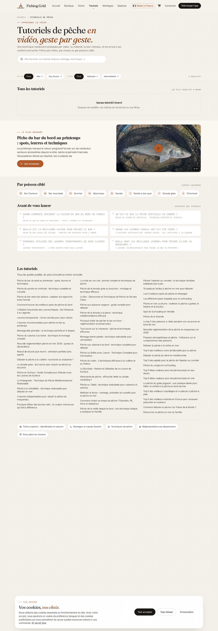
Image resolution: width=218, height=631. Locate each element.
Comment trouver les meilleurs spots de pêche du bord (44, 304)
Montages (108, 5)
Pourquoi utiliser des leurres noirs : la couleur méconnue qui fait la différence (45, 406)
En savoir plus (39, 623)
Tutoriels (93, 5)
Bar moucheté (53, 193)
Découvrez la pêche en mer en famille (162, 412)
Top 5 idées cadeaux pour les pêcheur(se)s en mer (169, 378)
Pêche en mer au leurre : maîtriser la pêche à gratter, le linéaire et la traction (171, 305)
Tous (28, 76)
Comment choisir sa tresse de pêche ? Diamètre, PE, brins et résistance (106, 402)
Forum (81, 5)
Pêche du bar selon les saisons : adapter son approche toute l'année (44, 298)
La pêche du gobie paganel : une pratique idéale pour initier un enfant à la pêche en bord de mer (170, 385)
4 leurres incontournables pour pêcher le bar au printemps (41, 324)
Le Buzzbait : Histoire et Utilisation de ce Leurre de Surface (105, 370)
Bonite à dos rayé (140, 193)
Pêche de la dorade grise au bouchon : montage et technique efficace (105, 290)
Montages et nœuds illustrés (87, 426)
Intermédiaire (111, 76)
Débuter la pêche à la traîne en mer (161, 345)
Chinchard (190, 193)
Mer (40, 76)
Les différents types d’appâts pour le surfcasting (167, 298)
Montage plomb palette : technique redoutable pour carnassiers (106, 338)
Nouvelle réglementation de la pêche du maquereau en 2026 (171, 331)
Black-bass (96, 193)
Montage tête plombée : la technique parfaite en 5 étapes (46, 330)
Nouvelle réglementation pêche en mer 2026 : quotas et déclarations (45, 345)
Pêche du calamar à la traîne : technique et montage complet (43, 337)
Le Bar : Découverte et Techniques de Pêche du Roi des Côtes (108, 298)
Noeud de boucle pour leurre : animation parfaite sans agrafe (44, 353)
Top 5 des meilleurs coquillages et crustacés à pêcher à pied (171, 393)
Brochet (76, 193)
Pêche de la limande (153, 316)
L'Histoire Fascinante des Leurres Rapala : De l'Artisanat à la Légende (45, 311)
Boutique (69, 5)
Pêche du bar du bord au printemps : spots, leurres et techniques (44, 282)
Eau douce (55, 76)
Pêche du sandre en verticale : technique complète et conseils (44, 290)
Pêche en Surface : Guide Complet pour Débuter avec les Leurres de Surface (44, 374)
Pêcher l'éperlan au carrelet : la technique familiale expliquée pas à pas (169, 282)
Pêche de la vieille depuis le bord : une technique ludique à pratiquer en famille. (108, 410)
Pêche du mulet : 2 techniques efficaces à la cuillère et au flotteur (107, 362)
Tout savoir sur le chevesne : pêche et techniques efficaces (105, 330)
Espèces (122, 5)
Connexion (170, 5)
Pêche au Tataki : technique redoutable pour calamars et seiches (108, 386)
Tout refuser (166, 612)
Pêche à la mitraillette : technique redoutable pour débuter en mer (42, 390)
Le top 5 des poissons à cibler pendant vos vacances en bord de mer (171, 323)
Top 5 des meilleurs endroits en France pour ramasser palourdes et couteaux (170, 401)
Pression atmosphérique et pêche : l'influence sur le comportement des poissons (169, 339)
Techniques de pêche (121, 426)
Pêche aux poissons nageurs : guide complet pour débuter (105, 306)
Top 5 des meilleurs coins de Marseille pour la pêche (169, 350)
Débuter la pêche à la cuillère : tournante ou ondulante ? (45, 359)
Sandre (117, 193)
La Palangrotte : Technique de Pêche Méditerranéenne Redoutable (44, 382)
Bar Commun (29, 193)
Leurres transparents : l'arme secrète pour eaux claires (44, 317)
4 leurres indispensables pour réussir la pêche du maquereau (42, 398)
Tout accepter (145, 612)
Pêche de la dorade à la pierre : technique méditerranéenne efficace (101, 314)
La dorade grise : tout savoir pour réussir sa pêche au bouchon (44, 366)
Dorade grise (167, 193)
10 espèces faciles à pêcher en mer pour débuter (168, 288)
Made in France (145, 5)
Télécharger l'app (189, 5)
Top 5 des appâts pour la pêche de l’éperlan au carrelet (171, 360)
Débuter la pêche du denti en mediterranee (165, 355)
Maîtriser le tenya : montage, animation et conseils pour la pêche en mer (108, 394)
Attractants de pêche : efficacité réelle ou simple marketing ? (104, 378)
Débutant (92, 76)
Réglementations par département (159, 426)
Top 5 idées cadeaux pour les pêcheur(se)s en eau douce (169, 372)
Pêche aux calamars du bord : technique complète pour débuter (108, 346)
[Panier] (159, 6)
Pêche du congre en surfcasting (159, 365)
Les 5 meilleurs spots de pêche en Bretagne (165, 293)
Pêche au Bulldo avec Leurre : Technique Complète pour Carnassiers (108, 354)
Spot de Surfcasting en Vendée (159, 311)
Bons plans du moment (34, 434)
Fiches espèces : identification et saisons (43, 426)
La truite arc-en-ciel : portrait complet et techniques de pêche (107, 282)
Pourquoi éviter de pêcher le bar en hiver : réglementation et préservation (101, 322)
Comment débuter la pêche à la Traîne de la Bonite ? (169, 407)
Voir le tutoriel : (32, 163)
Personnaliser (187, 612)
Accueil (56, 5)
